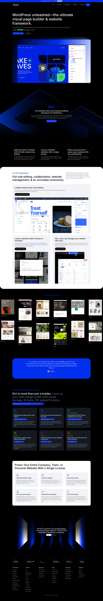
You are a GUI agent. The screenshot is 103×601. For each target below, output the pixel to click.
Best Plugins (54, 578)
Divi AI (37, 243)
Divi (54, 4)
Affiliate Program (68, 578)
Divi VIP (27, 580)
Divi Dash (59, 244)
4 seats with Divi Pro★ (72, 441)
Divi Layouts (14, 573)
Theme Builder (14, 582)
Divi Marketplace (29, 573)
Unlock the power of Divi (18, 33)
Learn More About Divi (51, 121)
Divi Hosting (28, 582)
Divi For (59, 4)
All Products (67, 4)
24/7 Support (41, 573)
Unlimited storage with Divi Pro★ (47, 419)
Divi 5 (27, 571)
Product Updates (55, 571)
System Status (41, 576)
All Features (14, 569)
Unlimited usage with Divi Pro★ (20, 419)
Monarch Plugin (28, 589)
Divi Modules (14, 571)
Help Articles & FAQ (42, 571)
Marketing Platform (15, 584)
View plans (28, 33)
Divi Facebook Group (69, 571)
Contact (75, 4)
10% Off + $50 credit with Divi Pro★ (75, 419)
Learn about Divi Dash (60, 248)
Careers (80, 571)
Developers (14, 587)
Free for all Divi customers (46, 441)
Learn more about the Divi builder (22, 194)
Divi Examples (67, 573)
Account (82, 4)
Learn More (60, 1)
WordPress (54, 576)
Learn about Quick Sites (20, 248)
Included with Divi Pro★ (19, 441)
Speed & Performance (16, 585)
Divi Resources (54, 573)
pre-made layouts (36, 244)
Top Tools (54, 580)
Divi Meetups (67, 569)
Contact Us (81, 573)
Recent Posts (54, 569)
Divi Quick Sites (32, 243)
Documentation (41, 569)
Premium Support (15, 589)
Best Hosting (54, 582)
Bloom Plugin (28, 587)
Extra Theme (28, 585)
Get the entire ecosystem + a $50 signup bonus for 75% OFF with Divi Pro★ (28, 403)
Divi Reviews (67, 576)
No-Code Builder (15, 576)
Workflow (14, 578)
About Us (80, 569)
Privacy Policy (81, 576)
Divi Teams (27, 578)
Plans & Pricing (28, 591)
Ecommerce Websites (16, 580)
